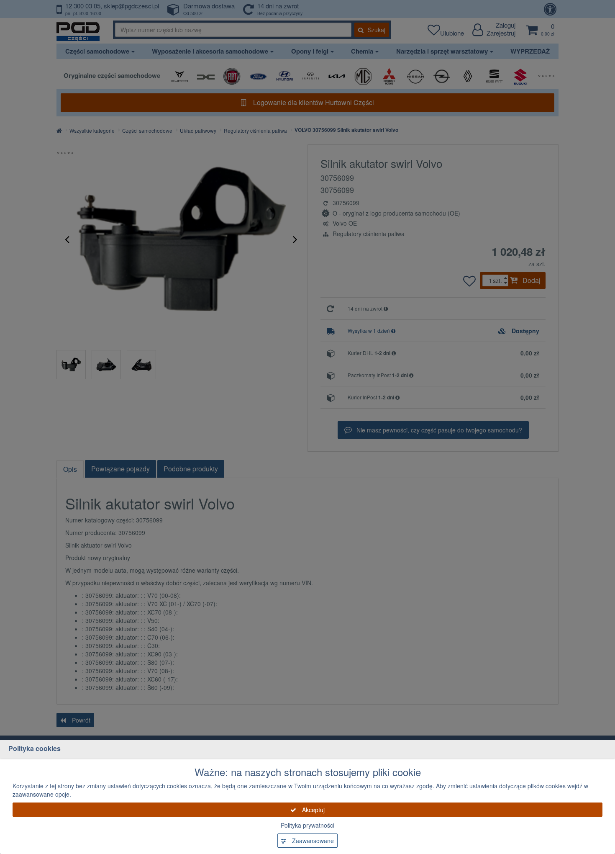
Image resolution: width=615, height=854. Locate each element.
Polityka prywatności (307, 825)
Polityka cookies (34, 748)
